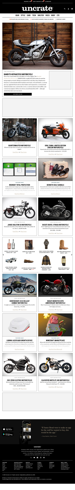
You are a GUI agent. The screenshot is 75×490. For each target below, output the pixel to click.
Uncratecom (27, 1)
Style (23, 15)
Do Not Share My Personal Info (65, 468)
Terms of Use (64, 463)
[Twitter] (31, 457)
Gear (17, 15)
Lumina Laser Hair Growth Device (19, 340)
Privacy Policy (65, 465)
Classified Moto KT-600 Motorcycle (55, 380)
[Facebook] (37, 457)
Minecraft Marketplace (55, 340)
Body (53, 15)
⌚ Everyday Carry (60, 19)
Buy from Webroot (19, 193)
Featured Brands (18, 466)
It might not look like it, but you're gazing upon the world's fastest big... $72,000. (19, 305)
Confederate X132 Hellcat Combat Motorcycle (20, 302)
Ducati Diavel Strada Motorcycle (55, 224)
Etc (58, 15)
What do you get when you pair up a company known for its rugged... (19, 148)
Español (40, 463)
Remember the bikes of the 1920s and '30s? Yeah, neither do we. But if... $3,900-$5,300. (19, 227)
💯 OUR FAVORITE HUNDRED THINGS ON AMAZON (42, 19)
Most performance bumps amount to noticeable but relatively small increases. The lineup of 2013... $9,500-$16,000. (19, 384)
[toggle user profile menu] (68, 9)
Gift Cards (17, 469)
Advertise (51, 465)
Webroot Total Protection (19, 185)
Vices (47, 15)
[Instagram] (40, 457)
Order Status (29, 463)
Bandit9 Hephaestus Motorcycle (18, 74)
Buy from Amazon (19, 349)
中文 (38, 469)
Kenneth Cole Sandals (55, 185)
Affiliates (51, 466)
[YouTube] (34, 457)
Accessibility (64, 466)
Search (64, 8)
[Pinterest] (44, 457)
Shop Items (24, 152)
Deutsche (40, 466)
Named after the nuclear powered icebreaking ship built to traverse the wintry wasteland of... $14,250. (55, 150)
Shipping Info (29, 467)
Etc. (3, 470)
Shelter (41, 15)
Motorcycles (11, 71)
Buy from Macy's (55, 193)
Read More (16, 152)
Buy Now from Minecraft (55, 349)
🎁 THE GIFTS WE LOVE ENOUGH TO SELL (19, 19)
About (50, 463)
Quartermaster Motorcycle (19, 145)
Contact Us (29, 465)
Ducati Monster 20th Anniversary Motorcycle (55, 302)
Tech (34, 15)
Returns (28, 466)
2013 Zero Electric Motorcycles (19, 380)
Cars (29, 15)
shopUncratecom (38, 1)
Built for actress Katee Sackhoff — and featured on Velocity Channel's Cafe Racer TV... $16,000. (55, 383)
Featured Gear (20, 182)
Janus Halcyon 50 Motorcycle (19, 224)
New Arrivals (17, 463)
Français (40, 465)
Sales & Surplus (18, 467)
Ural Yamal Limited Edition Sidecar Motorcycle (55, 146)
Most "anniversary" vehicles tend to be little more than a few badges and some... (55, 305)
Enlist (51, 467)
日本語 (39, 467)
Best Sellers (17, 465)
